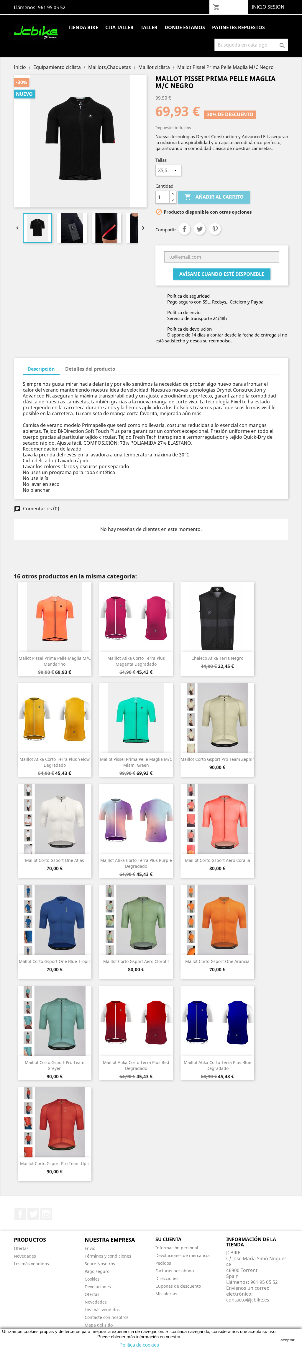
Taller (149, 27)
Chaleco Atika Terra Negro (217, 658)
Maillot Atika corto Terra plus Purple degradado (136, 863)
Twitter (33, 1214)
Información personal (176, 1248)
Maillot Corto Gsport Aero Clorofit (136, 961)
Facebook (20, 1214)
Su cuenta (168, 1239)
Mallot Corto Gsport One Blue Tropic (55, 961)
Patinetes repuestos (238, 27)
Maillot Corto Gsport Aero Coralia (217, 860)
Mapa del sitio (99, 1325)
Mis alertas (166, 1293)
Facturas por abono (174, 1271)
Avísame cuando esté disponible (221, 274)
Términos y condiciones (108, 1256)
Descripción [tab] (41, 369)
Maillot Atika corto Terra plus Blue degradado (217, 1065)
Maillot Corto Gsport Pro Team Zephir (217, 759)
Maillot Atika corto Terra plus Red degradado (136, 1065)
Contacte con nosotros (107, 1317)
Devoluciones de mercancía (182, 1255)
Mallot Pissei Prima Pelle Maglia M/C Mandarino (55, 661)
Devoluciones (98, 1286)
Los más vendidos (31, 1263)
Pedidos (163, 1263)
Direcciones (166, 1278)
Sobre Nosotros (100, 1263)
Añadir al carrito (214, 196)
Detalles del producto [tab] (90, 369)
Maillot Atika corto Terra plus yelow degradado (54, 762)
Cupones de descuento (178, 1286)
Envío (90, 1248)
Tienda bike (83, 27)
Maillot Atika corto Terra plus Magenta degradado (136, 661)
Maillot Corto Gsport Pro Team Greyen (54, 1065)
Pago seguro (97, 1271)
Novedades (25, 1256)
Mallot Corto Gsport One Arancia (217, 961)
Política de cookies (139, 1344)
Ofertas (21, 1248)
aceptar (287, 1339)
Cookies (92, 1279)
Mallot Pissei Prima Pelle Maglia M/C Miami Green (136, 762)
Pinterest (215, 229)
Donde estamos (185, 27)
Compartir (184, 229)
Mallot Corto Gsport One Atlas (54, 860)
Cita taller (119, 27)
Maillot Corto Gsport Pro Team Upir (54, 1163)
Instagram (46, 1214)
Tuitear (200, 229)
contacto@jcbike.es (247, 1299)
